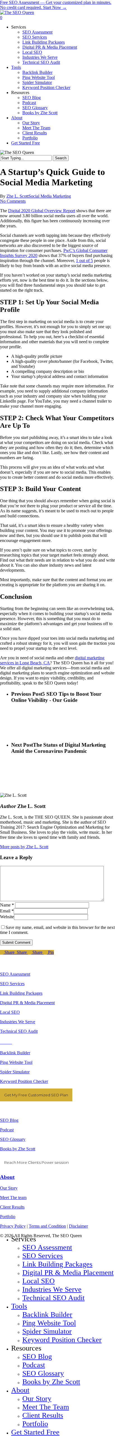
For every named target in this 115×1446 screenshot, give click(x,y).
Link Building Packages (21, 993)
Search (60, 158)
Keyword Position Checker (24, 1081)
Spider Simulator (15, 1071)
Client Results (12, 1207)
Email (7, 910)
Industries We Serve (17, 1021)
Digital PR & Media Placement (27, 1002)
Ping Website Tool (16, 1062)
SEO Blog (9, 1120)
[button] (1, 1443)
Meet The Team (45, 1407)
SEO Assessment (15, 974)
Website (7, 916)
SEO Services (12, 983)
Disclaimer (78, 1226)
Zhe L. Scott (17, 196)
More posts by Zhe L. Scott (24, 846)
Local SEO (10, 1012)
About (7, 1177)
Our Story (9, 1188)
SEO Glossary (12, 1139)
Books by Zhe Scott (17, 1148)
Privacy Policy (13, 1226)
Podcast (7, 1129)
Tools (19, 1306)
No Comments (13, 201)
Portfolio (7, 1216)
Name (7, 905)
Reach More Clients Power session (36, 1162)
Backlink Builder (15, 1052)
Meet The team (13, 1197)
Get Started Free (35, 1432)
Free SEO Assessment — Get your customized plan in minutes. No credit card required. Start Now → (55, 5)
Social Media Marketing (49, 196)
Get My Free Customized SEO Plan (36, 1095)
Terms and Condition (47, 1226)
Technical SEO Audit (19, 1031)
